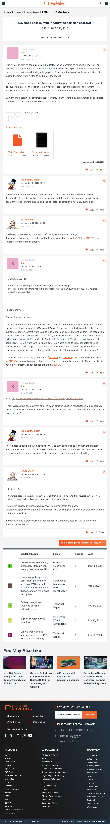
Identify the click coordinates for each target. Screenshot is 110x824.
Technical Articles (95, 796)
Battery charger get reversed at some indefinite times (31, 605)
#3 (104, 221)
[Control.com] (84, 730)
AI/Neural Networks (50, 755)
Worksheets (92, 807)
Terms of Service (82, 821)
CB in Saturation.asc (18, 152)
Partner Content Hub (96, 793)
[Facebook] (5, 735)
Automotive (47, 762)
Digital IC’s (9, 768)
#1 (104, 50)
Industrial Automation (51, 779)
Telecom (46, 806)
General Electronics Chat (59, 566)
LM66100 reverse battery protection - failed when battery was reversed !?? (34, 566)
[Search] (100, 3)
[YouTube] (30, 735)
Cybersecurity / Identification (55, 772)
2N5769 (90, 238)
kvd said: (12, 489)
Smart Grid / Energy (51, 803)
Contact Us (39, 722)
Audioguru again (30, 179)
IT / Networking (49, 786)
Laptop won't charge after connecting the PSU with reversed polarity (34, 635)
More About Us (15, 716)
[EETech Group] (63, 730)
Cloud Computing (50, 765)
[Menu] (3, 3)
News (89, 776)
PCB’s (7, 796)
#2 (104, 181)
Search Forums (48, 37)
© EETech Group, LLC (14, 821)
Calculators (92, 755)
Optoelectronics (12, 789)
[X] (11, 735)
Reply (101, 169)
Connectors (10, 762)
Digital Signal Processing (53, 775)
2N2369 (77, 238)
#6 (104, 432)
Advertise (38, 716)
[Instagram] (23, 735)
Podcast (90, 779)
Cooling (8, 765)
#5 (104, 384)
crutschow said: (15, 279)
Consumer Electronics (52, 768)
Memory (8, 786)
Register (90, 715)
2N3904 (13, 361)
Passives (8, 792)
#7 (104, 472)
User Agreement (98, 821)
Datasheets (92, 759)
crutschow (27, 219)
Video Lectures (94, 803)
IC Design (9, 782)
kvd (46, 28)
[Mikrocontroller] (66, 741)
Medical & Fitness (50, 792)
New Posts (63, 37)
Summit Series (93, 786)
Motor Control (48, 799)
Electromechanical (13, 775)
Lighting (45, 789)
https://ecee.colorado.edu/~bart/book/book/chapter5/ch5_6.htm (47, 398)
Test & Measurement (14, 810)
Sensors (8, 806)
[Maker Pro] (75, 736)
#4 (104, 261)
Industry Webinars (95, 769)
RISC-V (8, 803)
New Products (93, 772)
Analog (8, 758)
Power (7, 799)
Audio (44, 758)
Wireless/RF (10, 813)
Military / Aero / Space (52, 796)
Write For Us (13, 722)
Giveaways (92, 762)
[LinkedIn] (17, 735)
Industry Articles (94, 766)
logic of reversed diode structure (32, 620)
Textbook (91, 800)
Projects (90, 783)
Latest (7, 755)
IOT (43, 782)
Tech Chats (92, 790)
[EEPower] (61, 736)
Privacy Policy (68, 821)
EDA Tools (9, 772)
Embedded (9, 779)
